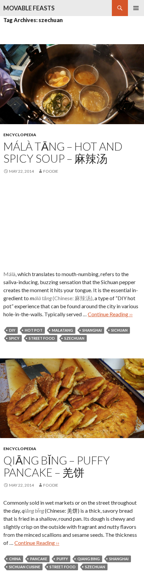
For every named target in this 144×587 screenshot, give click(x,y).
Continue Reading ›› (110, 314)
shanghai (92, 330)
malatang (62, 330)
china (15, 559)
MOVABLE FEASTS (29, 8)
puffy (62, 559)
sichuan (119, 330)
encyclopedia (19, 134)
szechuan (74, 338)
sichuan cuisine (24, 567)
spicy (14, 338)
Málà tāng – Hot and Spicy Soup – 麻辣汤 (63, 152)
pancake (38, 559)
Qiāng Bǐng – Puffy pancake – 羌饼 (56, 466)
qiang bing (88, 559)
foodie (50, 171)
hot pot (34, 330)
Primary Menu (136, 8)
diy (12, 330)
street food (42, 338)
